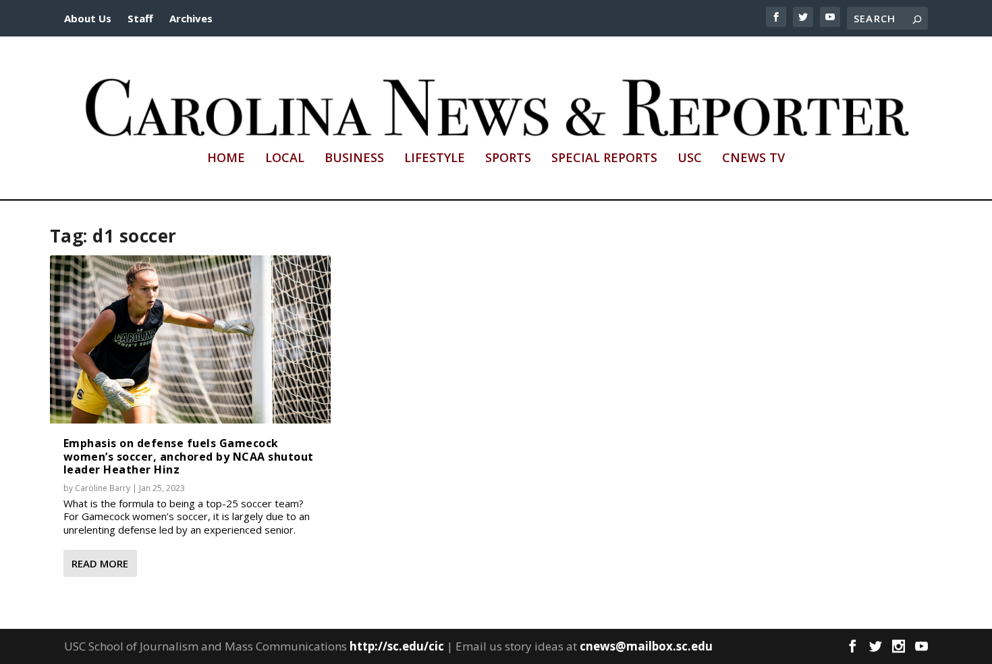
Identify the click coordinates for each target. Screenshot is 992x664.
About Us (87, 18)
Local (284, 158)
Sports (508, 158)
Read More (100, 563)
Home (226, 158)
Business (354, 158)
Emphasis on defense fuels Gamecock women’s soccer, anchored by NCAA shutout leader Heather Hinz (188, 456)
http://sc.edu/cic (397, 646)
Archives (191, 18)
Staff (140, 18)
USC (690, 158)
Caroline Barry (102, 488)
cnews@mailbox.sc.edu (646, 646)
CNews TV (753, 158)
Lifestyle (434, 158)
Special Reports (604, 158)
